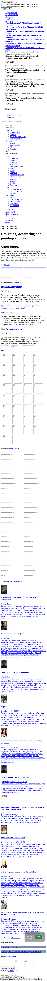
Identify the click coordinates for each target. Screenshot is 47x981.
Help (3, 977)
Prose (20, 581)
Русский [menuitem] (8, 115)
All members (12, 956)
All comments (15, 938)
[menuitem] (20, 115)
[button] (11, 13)
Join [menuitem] (12, 117)
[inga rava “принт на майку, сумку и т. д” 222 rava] (12, 267)
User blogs (9, 581)
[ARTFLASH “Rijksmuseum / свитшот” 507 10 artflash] (35, 267)
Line (17, 448)
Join (2, 265)
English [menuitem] (15, 115)
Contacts (20, 977)
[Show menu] (16, 2)
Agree (38, 936)
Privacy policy (28, 979)
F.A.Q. (7, 977)
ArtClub (11, 152)
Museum (9, 127)
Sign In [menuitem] (8, 117)
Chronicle (12, 448)
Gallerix (11, 971)
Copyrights (38, 979)
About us (13, 977)
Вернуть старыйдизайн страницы (8, 967)
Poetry (15, 581)
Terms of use (18, 979)
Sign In (7, 265)
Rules (11, 979)
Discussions (17, 282)
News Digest (10, 109)
